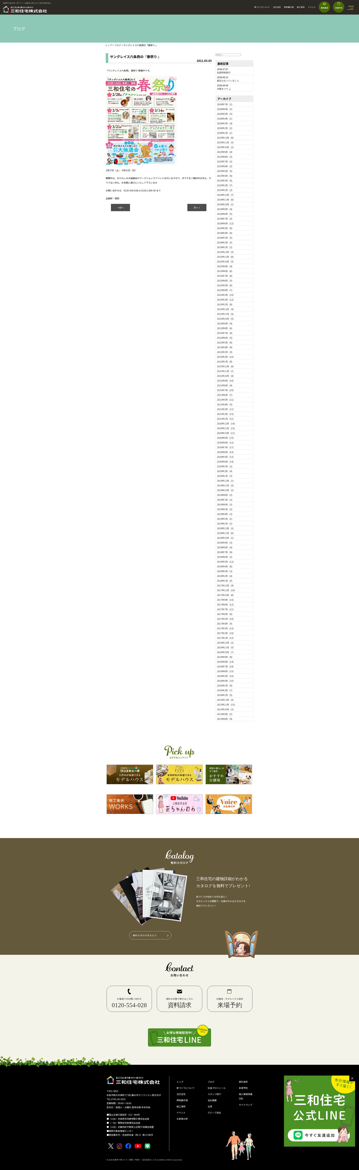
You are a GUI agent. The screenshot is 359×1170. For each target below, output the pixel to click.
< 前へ (120, 207)
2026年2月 (224, 128)
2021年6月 (224, 395)
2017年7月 (225, 609)
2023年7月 (224, 275)
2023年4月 (224, 290)
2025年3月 (224, 180)
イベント (312, 7)
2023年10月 (225, 261)
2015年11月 (226, 704)
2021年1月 (225, 418)
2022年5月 (224, 342)
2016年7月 (225, 666)
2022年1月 (224, 361)
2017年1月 (225, 638)
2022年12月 (225, 309)
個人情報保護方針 (245, 1096)
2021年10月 (225, 375)
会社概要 (212, 1100)
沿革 (210, 1106)
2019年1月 (224, 523)
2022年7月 (224, 333)
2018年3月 (224, 571)
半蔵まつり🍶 (224, 88)
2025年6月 (224, 166)
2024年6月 (225, 223)
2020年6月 (225, 452)
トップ (180, 1081)
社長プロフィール (217, 1088)
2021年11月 (225, 371)
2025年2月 (224, 185)
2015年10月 (225, 709)
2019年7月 (224, 499)
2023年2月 (225, 299)
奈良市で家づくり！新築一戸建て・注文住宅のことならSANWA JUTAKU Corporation (147, 1159)
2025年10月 (225, 147)
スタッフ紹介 (214, 1094)
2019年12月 (225, 480)
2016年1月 (224, 695)
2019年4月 (224, 514)
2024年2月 (224, 242)
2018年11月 (225, 533)
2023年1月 (224, 304)
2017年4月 (224, 623)
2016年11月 (225, 647)
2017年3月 (225, 628)
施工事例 (301, 7)
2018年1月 (224, 580)
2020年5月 (225, 456)
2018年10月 (225, 537)
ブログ (211, 1081)
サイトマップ (245, 1104)
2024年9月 (224, 209)
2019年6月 (224, 504)
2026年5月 (224, 113)
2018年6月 (224, 557)
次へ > (197, 207)
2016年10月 (225, 652)
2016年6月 (225, 671)
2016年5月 (225, 676)
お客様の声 (182, 1118)
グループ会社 (214, 1112)
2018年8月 (224, 547)
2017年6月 (224, 614)
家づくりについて (262, 7)
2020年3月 (224, 466)
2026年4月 (224, 118)
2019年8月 (224, 495)
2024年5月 (224, 228)
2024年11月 (225, 199)
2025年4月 (224, 175)
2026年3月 (224, 123)
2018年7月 (224, 552)
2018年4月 (224, 566)
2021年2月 (225, 414)
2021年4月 (224, 404)
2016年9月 (224, 657)
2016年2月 (224, 690)
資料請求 (243, 1081)
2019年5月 (224, 509)
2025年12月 (225, 137)
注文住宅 (277, 7)
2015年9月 (224, 714)
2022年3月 (224, 352)
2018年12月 (225, 528)
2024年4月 (224, 233)
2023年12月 (225, 252)
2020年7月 (225, 447)
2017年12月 (225, 585)
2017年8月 (225, 604)
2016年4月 (225, 680)
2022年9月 (224, 323)
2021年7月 (225, 390)
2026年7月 (224, 104)
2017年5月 (225, 618)
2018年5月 (225, 561)
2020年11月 (226, 428)
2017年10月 (225, 595)
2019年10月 (225, 490)
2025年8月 (224, 156)
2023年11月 (225, 256)
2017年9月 (225, 599)
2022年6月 (224, 337)
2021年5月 (225, 399)
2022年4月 (224, 347)
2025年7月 (224, 161)
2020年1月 (224, 476)
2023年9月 (224, 266)
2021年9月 (225, 380)
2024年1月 (224, 247)
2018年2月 (224, 576)
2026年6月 (224, 109)
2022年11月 (225, 314)
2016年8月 (225, 661)
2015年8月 (224, 718)
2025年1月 (224, 190)
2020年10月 (226, 433)
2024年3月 (224, 237)
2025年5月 (224, 171)
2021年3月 (225, 409)
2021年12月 (225, 366)
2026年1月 (224, 133)
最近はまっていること (228, 80)
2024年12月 (225, 194)
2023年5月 (224, 285)
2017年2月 (225, 633)
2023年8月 (224, 271)
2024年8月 (224, 214)
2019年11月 (225, 485)
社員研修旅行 (223, 72)
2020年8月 (225, 442)
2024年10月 (225, 204)
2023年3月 (225, 294)
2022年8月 (224, 328)
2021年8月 (224, 385)
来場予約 (243, 1088)
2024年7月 (224, 218)
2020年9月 (225, 437)
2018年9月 (224, 542)
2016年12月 (225, 642)
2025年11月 (225, 142)
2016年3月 (224, 685)
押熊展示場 (289, 7)
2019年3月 (224, 518)
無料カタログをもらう (145, 935)
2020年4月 (225, 461)
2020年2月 (224, 471)
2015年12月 (225, 699)
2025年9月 (224, 152)
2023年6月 (224, 280)
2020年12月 (226, 423)
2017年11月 (226, 590)
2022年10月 (225, 318)
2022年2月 (225, 356)
